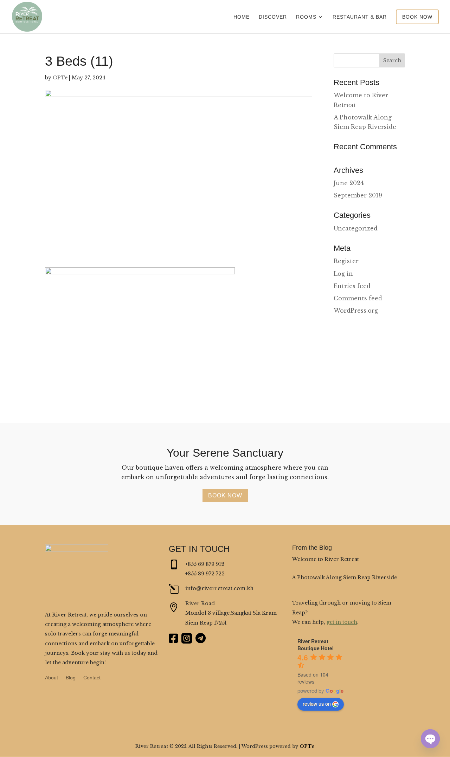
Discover (273, 17)
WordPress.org (356, 310)
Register (346, 261)
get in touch (342, 622)
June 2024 (349, 183)
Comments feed (358, 298)
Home (241, 17)
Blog (71, 677)
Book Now (417, 16)
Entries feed (352, 285)
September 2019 (358, 195)
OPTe (60, 77)
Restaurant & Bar (360, 17)
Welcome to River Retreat (325, 559)
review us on (317, 703)
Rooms (306, 17)
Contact (92, 677)
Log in (343, 273)
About (51, 677)
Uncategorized (356, 228)
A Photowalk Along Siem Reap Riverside (344, 577)
